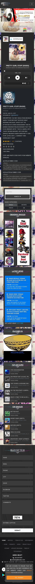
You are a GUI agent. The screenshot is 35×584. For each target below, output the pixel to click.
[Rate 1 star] (4, 147)
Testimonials (17, 551)
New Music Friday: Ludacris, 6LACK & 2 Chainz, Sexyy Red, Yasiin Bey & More (17, 311)
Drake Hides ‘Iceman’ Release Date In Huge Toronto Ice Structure (15, 296)
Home (4, 540)
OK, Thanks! (19, 578)
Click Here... (20, 323)
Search (17, 196)
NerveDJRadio (29, 540)
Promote (12, 544)
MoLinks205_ (17, 352)
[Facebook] (4, 569)
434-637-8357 (18, 558)
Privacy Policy (27, 544)
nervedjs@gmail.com (18, 560)
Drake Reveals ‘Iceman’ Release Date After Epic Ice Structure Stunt (16, 280)
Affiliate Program (16, 548)
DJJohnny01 (14, 115)
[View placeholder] (9, 97)
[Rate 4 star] (11, 147)
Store (5, 544)
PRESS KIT (26, 548)
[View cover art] (6, 39)
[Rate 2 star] (6, 147)
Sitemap (7, 548)
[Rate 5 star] (14, 147)
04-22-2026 (15, 285)
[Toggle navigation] (31, 4)
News (18, 544)
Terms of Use (19, 540)
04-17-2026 (15, 316)
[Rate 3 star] (9, 147)
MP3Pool (10, 540)
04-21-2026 (15, 300)
